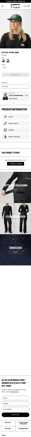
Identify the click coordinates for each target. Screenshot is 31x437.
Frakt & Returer (5, 86)
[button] (25, 6)
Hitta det (15, 189)
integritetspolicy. (14, 392)
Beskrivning (4, 82)
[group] (15, 1)
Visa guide (15, 252)
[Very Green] (3, 60)
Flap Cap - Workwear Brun (16, 95)
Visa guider (15, 220)
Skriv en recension (17, 164)
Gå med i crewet (15, 414)
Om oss (3, 435)
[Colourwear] (15, 6)
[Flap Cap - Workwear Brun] (5, 96)
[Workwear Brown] (8, 60)
